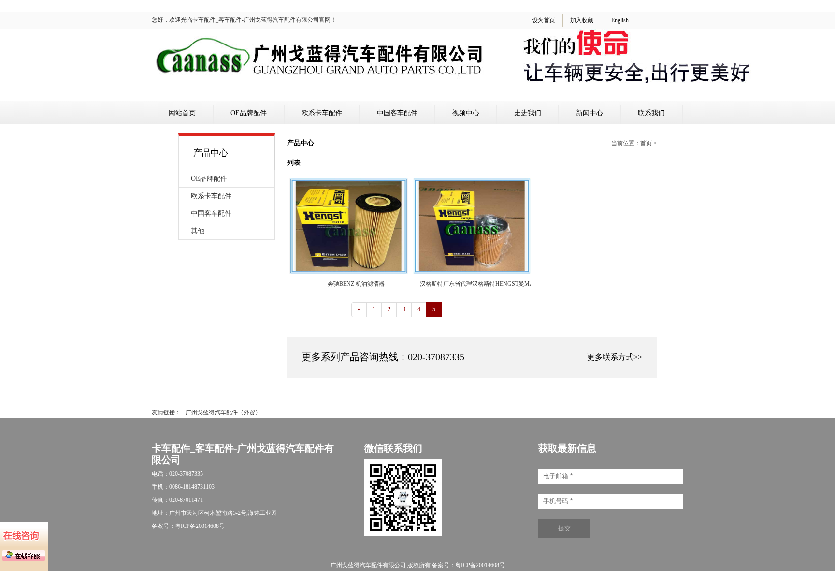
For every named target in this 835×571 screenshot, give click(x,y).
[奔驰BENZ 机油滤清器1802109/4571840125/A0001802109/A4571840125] (348, 271)
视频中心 (465, 113)
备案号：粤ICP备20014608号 (468, 565)
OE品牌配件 (248, 113)
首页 (646, 143)
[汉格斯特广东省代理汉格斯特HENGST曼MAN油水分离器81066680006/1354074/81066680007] (472, 271)
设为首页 (543, 20)
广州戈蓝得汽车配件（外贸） (223, 412)
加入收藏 (581, 20)
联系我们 (651, 113)
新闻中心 (589, 113)
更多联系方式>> (614, 357)
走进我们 (527, 113)
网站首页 (182, 113)
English (620, 20)
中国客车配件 (397, 113)
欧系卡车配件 (322, 113)
